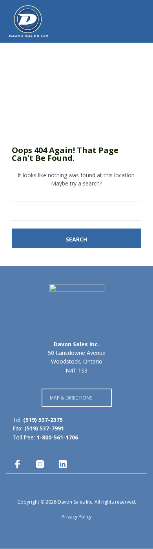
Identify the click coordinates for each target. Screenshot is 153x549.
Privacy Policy (76, 516)
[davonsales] (17, 464)
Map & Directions (71, 397)
